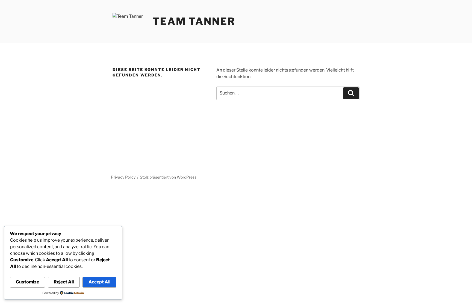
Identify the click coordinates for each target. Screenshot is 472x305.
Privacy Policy (123, 177)
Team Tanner (193, 21)
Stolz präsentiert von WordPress (168, 177)
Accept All (99, 282)
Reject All (64, 282)
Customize (27, 282)
